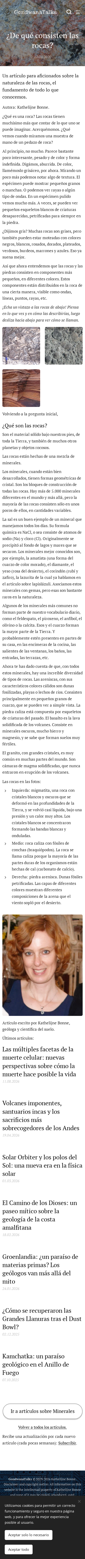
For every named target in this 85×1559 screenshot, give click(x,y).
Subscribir (67, 1443)
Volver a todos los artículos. (42, 1427)
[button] (68, 12)
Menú (78, 11)
